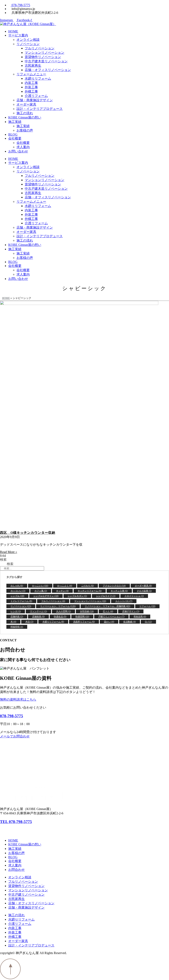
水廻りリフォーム (38, 78)
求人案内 (23, 147)
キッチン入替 (119, 590)
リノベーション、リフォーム (58, 606)
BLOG (13, 134)
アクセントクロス (114, 585)
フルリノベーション (39, 48)
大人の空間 (63, 611)
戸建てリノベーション (111, 616)
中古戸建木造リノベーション (46, 61)
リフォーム (147, 606)
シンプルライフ (105, 596)
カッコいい (18, 590)
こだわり (87, 585)
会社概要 (14, 138)
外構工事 (31, 91)
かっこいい (40, 585)
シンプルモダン (77, 596)
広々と (108, 611)
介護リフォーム (36, 96)
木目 (29, 621)
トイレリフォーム (21, 601)
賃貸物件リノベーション (43, 57)
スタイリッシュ (134, 596)
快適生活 (60, 616)
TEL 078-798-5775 (16, 822)
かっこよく (64, 585)
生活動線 (129, 621)
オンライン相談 (28, 39)
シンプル (17, 596)
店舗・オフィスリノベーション (48, 70)
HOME (13, 31)
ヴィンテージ (38, 611)
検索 (3, 559)
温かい (109, 621)
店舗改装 (38, 616)
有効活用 (140, 616)
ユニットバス (123, 601)
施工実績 (14, 121)
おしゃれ (17, 585)
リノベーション (28, 44)
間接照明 (17, 626)
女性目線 (87, 611)
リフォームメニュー (31, 74)
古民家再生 (33, 65)
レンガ (16, 611)
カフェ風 (40, 590)
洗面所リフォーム (84, 621)
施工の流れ (24, 113)
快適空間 (82, 616)
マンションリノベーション (44, 52)
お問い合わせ (18, 151)
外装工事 (31, 87)
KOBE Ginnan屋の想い (24, 117)
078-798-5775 (11, 716)
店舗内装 (17, 616)
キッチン (62, 590)
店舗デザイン (130, 611)
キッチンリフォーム (90, 590)
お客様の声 (24, 130)
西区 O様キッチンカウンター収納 (27, 532)
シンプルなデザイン (46, 596)
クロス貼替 (144, 590)
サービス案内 (18, 35)
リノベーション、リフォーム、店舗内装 (107, 606)
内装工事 (31, 83)
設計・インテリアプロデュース (39, 108)
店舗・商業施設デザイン (34, 100)
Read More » (8, 552)
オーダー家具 (26, 104)
